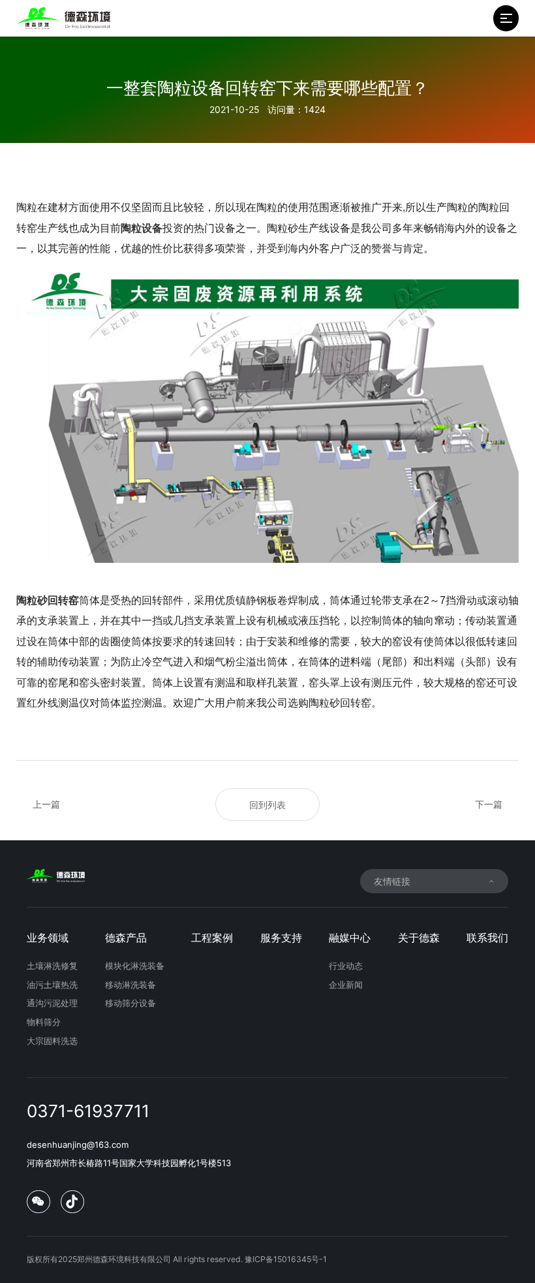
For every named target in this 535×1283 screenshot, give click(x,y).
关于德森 (419, 937)
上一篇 (46, 804)
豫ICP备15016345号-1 (286, 1259)
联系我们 (487, 937)
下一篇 (488, 804)
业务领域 (48, 937)
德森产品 (126, 937)
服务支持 (281, 937)
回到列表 (267, 804)
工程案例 (212, 937)
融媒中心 (350, 937)
